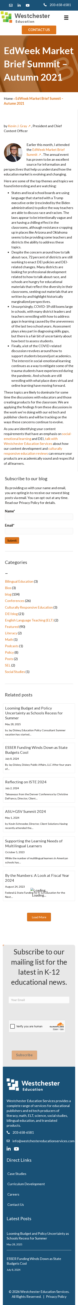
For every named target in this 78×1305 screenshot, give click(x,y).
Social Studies (15, 672)
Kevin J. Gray (17, 126)
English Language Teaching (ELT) (29, 620)
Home (8, 98)
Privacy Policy (56, 1296)
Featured (12, 626)
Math (9, 639)
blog (8, 594)
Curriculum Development (26, 1184)
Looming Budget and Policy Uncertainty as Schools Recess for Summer (34, 713)
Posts (9, 659)
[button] (39, 917)
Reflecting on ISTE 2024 (26, 782)
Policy (9, 652)
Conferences (14, 601)
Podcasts (12, 646)
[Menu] (66, 17)
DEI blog (11, 614)
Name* (10, 511)
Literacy (11, 633)
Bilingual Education (19, 581)
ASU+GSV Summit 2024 (25, 811)
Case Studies (16, 1174)
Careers (13, 1194)
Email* (9, 525)
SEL (8, 665)
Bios (8, 588)
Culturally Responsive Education (29, 607)
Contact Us (15, 1204)
